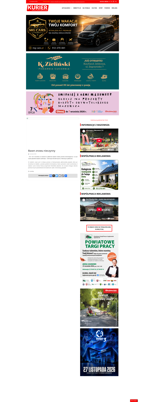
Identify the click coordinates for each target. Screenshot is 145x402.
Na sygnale (86, 8)
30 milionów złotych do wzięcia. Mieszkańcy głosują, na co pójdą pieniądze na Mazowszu (69, 1)
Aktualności (66, 8)
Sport (101, 8)
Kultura (94, 8)
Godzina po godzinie (96, 120)
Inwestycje (77, 8)
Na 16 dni (105, 120)
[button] (66, 8)
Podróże (107, 8)
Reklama (114, 8)
